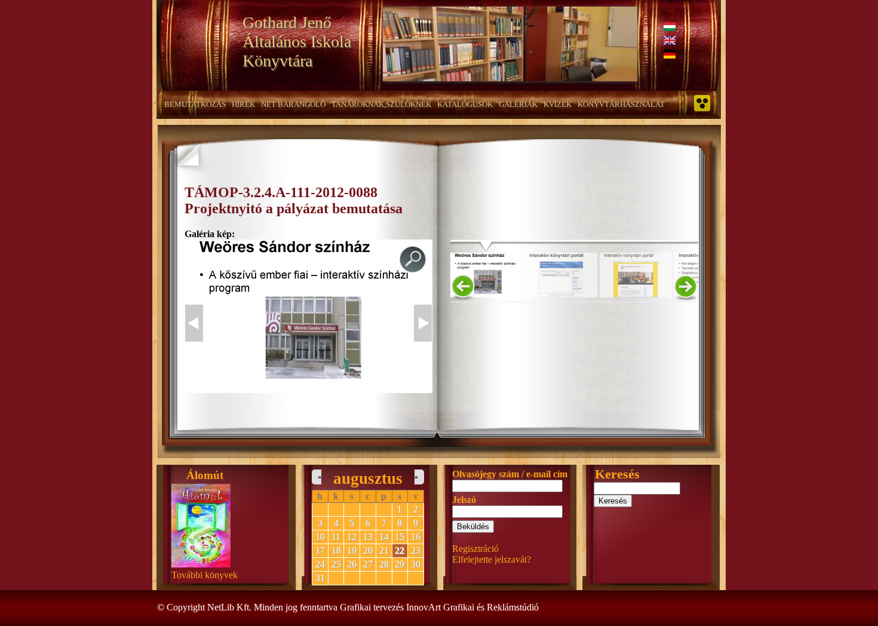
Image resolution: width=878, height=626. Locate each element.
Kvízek (558, 104)
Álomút (204, 475)
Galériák (518, 104)
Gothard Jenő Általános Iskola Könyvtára (296, 41)
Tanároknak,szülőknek (381, 104)
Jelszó (464, 500)
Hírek (243, 104)
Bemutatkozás (195, 104)
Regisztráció (475, 549)
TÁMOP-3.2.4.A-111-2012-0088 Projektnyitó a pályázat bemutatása (294, 200)
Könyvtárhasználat (621, 104)
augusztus (368, 478)
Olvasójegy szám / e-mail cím (509, 474)
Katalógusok (465, 104)
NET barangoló (293, 104)
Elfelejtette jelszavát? (491, 559)
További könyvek (204, 575)
